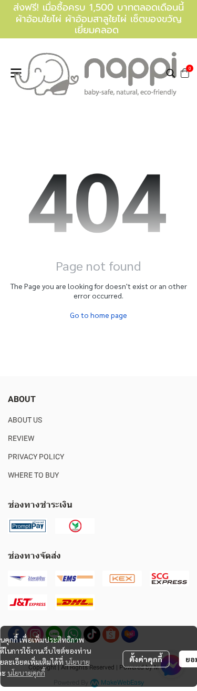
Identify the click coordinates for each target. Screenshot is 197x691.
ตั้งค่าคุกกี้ (145, 659)
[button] (170, 73)
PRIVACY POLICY (36, 456)
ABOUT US (25, 420)
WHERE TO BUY (33, 475)
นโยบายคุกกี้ (26, 672)
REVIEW (21, 438)
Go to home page (98, 314)
